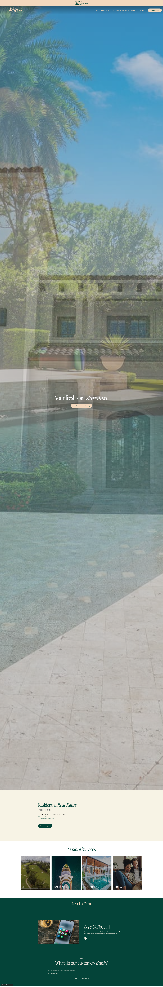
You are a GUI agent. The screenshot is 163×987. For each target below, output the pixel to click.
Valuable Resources (131, 10)
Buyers (103, 10)
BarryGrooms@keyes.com (46, 818)
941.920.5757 (42, 816)
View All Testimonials (81, 978)
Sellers (108, 10)
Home (97, 10)
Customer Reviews (118, 10)
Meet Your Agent (45, 826)
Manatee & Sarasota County (81, 406)
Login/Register (155, 10)
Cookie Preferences (7, 984)
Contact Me (142, 10)
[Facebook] (85, 938)
